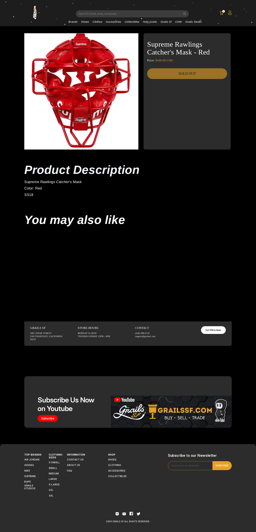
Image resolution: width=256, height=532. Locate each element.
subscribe (47, 418)
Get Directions (213, 330)
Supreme (30, 476)
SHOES (112, 459)
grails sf (166, 21)
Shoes (85, 21)
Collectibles (132, 21)
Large (53, 479)
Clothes (97, 21)
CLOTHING (114, 465)
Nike (27, 470)
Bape (27, 481)
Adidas (29, 465)
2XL (51, 489)
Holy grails (150, 21)
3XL (51, 495)
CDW (178, 21)
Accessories (113, 21)
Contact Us (75, 459)
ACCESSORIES (116, 470)
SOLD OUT (187, 73)
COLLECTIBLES (117, 476)
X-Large (54, 484)
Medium (54, 473)
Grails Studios (29, 487)
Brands (72, 21)
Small (53, 468)
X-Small (54, 462)
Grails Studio (193, 21)
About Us (73, 465)
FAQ (69, 470)
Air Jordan (32, 459)
